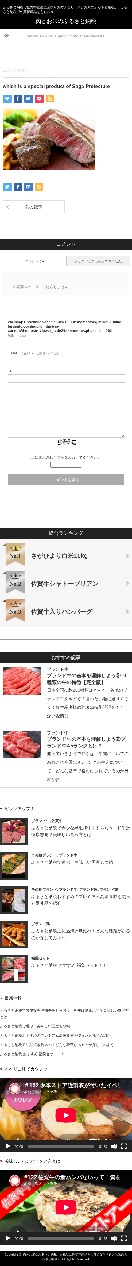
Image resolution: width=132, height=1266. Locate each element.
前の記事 (33, 206)
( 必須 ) (18, 335)
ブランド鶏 (108, 889)
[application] (66, 1115)
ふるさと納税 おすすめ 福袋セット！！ (69, 965)
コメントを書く (16, 70)
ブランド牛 (57, 669)
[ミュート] (114, 1146)
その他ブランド (44, 855)
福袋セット (40, 958)
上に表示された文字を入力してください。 (66, 457)
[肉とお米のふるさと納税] (66, 21)
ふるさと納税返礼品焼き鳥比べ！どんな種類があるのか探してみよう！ (59, 1045)
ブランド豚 (88, 889)
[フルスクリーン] (124, 1146)
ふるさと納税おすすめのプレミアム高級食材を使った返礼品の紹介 (55, 1035)
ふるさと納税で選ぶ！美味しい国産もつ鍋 (72, 862)
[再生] (8, 1146)
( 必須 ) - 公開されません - (35, 353)
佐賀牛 (57, 821)
